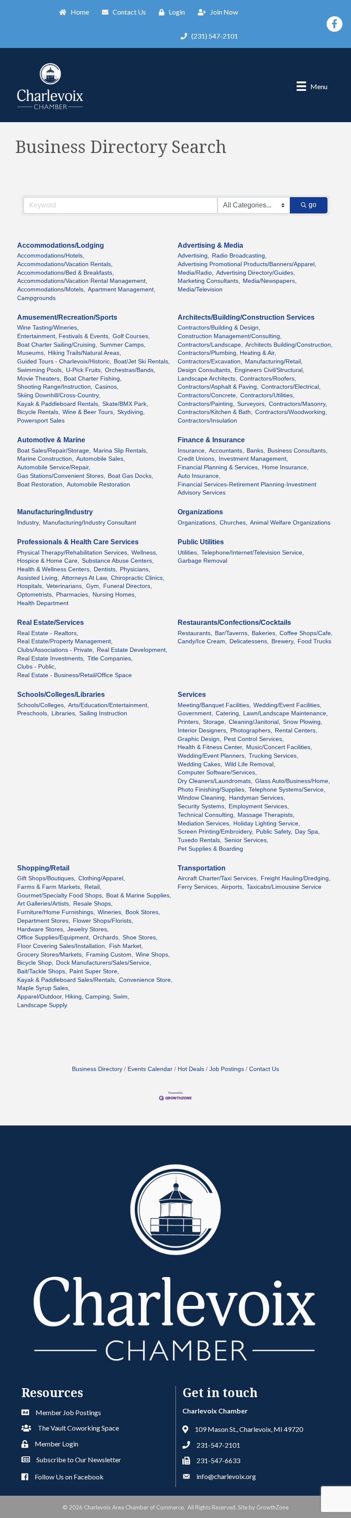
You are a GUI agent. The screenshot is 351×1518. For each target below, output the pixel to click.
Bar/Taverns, (232, 633)
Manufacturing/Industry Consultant (89, 522)
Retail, (92, 887)
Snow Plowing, (302, 722)
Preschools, (33, 713)
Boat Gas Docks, (130, 476)
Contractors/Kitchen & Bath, (215, 412)
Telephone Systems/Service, (287, 789)
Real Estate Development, (132, 650)
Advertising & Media (210, 245)
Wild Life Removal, (250, 764)
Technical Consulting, (206, 815)
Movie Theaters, (39, 378)
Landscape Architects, (207, 378)
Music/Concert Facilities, (279, 747)
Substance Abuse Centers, (118, 561)
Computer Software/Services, (217, 772)
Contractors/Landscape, (210, 345)
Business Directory (97, 1069)
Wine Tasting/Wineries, (48, 327)
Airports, (232, 887)
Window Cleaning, (202, 798)
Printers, (189, 722)
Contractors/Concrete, (208, 395)
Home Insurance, (285, 467)
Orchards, (106, 937)
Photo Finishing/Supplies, (212, 789)
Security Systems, (202, 806)
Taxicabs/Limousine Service (284, 887)
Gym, (93, 586)
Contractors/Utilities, (267, 395)
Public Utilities (201, 542)
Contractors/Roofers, (268, 378)
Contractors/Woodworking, (291, 412)
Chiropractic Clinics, (137, 578)
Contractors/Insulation (207, 420)
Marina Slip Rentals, (120, 450)
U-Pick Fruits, (84, 370)
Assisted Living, (38, 578)
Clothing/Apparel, (101, 878)
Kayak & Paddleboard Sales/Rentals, (66, 980)
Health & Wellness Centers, (54, 569)
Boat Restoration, (40, 484)
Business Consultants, (297, 450)
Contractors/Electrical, (291, 387)
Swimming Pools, (40, 370)
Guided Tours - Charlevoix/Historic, (64, 361)
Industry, (28, 522)
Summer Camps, (123, 345)
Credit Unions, (197, 459)
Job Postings (226, 1069)
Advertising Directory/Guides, (255, 273)
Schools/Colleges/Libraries (61, 694)
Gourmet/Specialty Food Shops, (60, 895)
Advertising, (193, 255)
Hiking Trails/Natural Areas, (84, 353)
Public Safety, (274, 831)
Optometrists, (35, 594)
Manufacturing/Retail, (274, 361)
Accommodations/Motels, (51, 289)
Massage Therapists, (266, 815)
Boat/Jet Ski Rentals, (142, 361)
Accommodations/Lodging (60, 245)
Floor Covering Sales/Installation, (62, 946)
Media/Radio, (196, 273)
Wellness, (144, 552)
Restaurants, (195, 633)
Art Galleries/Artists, (44, 903)
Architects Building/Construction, (289, 345)
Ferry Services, (198, 887)
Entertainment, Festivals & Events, (63, 336)
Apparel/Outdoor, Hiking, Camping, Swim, (73, 996)
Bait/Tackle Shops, (42, 971)
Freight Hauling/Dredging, (295, 878)
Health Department (42, 603)
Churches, (233, 522)
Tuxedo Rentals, (200, 840)
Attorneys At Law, (85, 578)
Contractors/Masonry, (298, 404)
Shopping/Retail (43, 868)
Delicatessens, (249, 641)
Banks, (256, 450)
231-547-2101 (218, 1445)
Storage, (214, 722)
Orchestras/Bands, (130, 370)
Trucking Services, (273, 756)
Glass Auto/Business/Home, (292, 781)
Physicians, (135, 569)
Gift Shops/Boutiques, (46, 878)
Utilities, (188, 552)
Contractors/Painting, (206, 404)
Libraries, (64, 713)
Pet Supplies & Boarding (210, 849)
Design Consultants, (205, 370)
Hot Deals (191, 1069)
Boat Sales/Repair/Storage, (54, 450)
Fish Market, (126, 946)
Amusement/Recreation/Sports (67, 317)
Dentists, (105, 569)
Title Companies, (110, 658)
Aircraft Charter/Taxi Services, (218, 878)
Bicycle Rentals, (38, 412)
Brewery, (283, 641)
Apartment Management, (121, 289)
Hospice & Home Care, (48, 561)
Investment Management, (253, 459)
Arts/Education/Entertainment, (108, 705)
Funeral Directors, (127, 586)
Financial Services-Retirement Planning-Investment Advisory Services (247, 488)
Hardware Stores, (41, 929)
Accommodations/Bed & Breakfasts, (65, 273)
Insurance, (192, 450)
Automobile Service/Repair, (53, 467)
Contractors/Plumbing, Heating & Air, (227, 353)
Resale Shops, (93, 903)
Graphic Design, (199, 739)
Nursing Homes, (114, 594)
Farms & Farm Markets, (49, 887)
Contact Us (264, 1069)
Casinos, (107, 387)
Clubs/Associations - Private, (55, 650)
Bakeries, (264, 633)
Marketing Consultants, (209, 281)
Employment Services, (259, 806)
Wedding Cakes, (200, 764)
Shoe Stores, (140, 937)
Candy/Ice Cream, (202, 641)
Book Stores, (142, 912)
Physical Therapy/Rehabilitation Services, (73, 552)
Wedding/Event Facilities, (287, 705)
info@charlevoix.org (226, 1476)
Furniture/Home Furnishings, (56, 912)
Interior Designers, (203, 730)
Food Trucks (314, 641)
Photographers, (251, 730)
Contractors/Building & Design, (219, 327)
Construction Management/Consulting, (230, 336)
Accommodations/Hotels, (50, 255)
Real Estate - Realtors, (47, 633)
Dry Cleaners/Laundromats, (215, 781)
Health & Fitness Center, (211, 747)
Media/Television (200, 289)
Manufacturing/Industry (55, 512)
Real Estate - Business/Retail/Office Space (74, 675)
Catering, (228, 713)
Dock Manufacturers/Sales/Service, (103, 963)
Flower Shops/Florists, (103, 921)
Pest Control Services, (254, 739)
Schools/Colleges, (41, 705)
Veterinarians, (64, 586)
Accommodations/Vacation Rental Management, (82, 281)
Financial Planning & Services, (218, 467)
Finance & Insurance (211, 440)
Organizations (200, 512)
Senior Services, (246, 840)
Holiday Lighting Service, (266, 823)
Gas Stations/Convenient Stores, (61, 476)
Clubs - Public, (36, 666)
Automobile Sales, (100, 459)
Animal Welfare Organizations (290, 522)
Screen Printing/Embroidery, (215, 831)
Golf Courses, (131, 336)
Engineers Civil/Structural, (269, 370)
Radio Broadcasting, (239, 255)
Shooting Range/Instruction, (54, 387)
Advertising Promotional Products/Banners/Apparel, (247, 264)
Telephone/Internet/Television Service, (252, 552)
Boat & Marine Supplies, (138, 895)
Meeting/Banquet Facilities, (214, 705)
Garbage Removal (202, 561)
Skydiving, (131, 412)
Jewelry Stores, (88, 929)
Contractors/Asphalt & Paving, (218, 387)
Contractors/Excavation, (210, 361)
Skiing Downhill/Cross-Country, (58, 395)
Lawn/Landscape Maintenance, (285, 713)
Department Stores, (43, 921)
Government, (195, 713)
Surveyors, (251, 404)
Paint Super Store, (94, 971)
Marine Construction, (45, 459)
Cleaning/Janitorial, (254, 722)
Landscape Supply (42, 1005)
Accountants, (226, 450)
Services (192, 694)
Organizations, (197, 522)
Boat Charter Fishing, (93, 378)
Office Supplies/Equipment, (53, 937)
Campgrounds (36, 298)
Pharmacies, (73, 594)
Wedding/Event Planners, (212, 756)
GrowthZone (272, 1507)
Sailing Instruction (103, 713)
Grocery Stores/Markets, (50, 954)
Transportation (202, 868)
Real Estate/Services (50, 622)
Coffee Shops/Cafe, (306, 633)
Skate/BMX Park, (125, 404)
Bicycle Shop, (35, 963)
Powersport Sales (41, 420)
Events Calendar (150, 1069)
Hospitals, (30, 586)
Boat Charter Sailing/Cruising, (57, 345)
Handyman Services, (257, 798)
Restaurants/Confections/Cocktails (234, 622)
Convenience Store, (146, 980)
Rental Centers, (296, 730)
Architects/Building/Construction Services (246, 317)
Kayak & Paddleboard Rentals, (58, 404)
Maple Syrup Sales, (43, 988)
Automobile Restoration (98, 484)
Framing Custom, (109, 954)
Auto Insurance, (199, 476)
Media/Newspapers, (270, 281)
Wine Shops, (153, 954)
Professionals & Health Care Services (78, 542)
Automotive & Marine (51, 440)
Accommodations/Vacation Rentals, (65, 264)
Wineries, (110, 912)
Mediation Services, (204, 823)
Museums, (31, 353)
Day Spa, (307, 831)
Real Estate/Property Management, (65, 641)
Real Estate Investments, (51, 658)
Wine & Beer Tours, (88, 412)
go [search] (312, 204)
